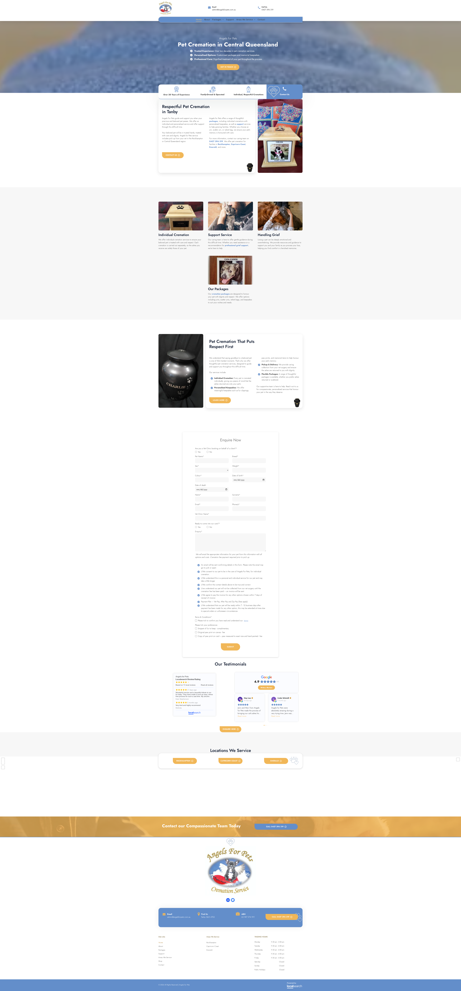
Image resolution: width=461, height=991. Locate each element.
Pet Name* (199, 456)
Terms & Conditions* (203, 617)
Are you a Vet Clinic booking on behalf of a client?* (216, 448)
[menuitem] (200, 20)
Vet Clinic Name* (202, 514)
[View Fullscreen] (3, 767)
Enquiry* (198, 531)
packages (213, 121)
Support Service (220, 234)
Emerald (213, 147)
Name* (198, 494)
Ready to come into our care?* (207, 523)
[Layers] (458, 759)
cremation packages (221, 293)
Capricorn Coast (238, 144)
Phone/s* (236, 504)
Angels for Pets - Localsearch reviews (194, 694)
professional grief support (236, 245)
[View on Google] (240, 699)
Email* (197, 504)
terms (246, 620)
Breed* (235, 456)
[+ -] (230, 786)
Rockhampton (224, 144)
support (240, 124)
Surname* (236, 494)
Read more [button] (242, 716)
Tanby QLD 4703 (208, 917)
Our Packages (218, 288)
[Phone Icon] (284, 91)
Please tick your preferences (206, 625)
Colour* (198, 475)
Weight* (235, 466)
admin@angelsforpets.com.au (224, 9)
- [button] (3, 762)
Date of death (200, 485)
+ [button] (3, 759)
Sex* (197, 466)
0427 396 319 (267, 9)
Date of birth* (237, 475)
